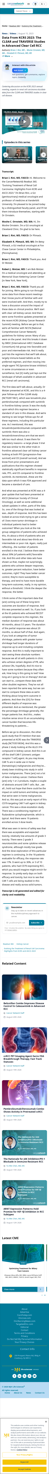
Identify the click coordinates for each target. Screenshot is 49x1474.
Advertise (24, 1312)
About (24, 1309)
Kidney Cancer (23, 944)
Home (4, 26)
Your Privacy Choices (24, 1342)
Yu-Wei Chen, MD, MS (15, 1166)
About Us (18, 1393)
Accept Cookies (24, 1469)
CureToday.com (24, 1315)
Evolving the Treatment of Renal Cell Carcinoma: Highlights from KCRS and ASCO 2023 (24, 949)
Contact (24, 1330)
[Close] (46, 1421)
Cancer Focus (21, 11)
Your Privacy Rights (24, 1455)
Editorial (25, 1327)
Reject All (24, 1462)
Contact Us (39, 1393)
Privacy (24, 1336)
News (28, 1393)
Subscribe (35, 922)
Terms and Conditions (24, 1333)
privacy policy (12, 930)
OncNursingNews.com (24, 1321)
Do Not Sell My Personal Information (24, 1339)
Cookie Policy (22, 1450)
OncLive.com (24, 1318)
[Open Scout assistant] (35, 4)
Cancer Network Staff (15, 1013)
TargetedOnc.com (24, 1324)
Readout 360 (14, 26)
